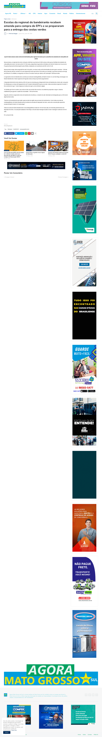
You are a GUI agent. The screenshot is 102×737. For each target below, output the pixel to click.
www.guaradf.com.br (24, 129)
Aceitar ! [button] (7, 732)
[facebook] (86, 695)
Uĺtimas (22, 13)
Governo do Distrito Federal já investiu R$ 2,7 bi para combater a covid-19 (58, 153)
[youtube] (93, 695)
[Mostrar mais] (35, 133)
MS (30, 13)
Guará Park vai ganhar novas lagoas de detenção (35, 153)
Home (79, 734)
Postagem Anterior (9, 177)
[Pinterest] (29, 133)
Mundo (65, 13)
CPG (34, 13)
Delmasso (14, 19)
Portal (15, 13)
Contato (90, 734)
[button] (92, 13)
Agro (45, 13)
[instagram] (96, 695)
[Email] (32, 133)
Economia (52, 13)
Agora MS (8, 13)
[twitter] (89, 695)
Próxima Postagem (62, 177)
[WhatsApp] (26, 133)
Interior (40, 13)
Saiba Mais (14, 730)
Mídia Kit (96, 734)
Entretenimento (80, 13)
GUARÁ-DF (16, 129)
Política (71, 13)
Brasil (59, 13)
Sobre (84, 734)
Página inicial (7, 19)
